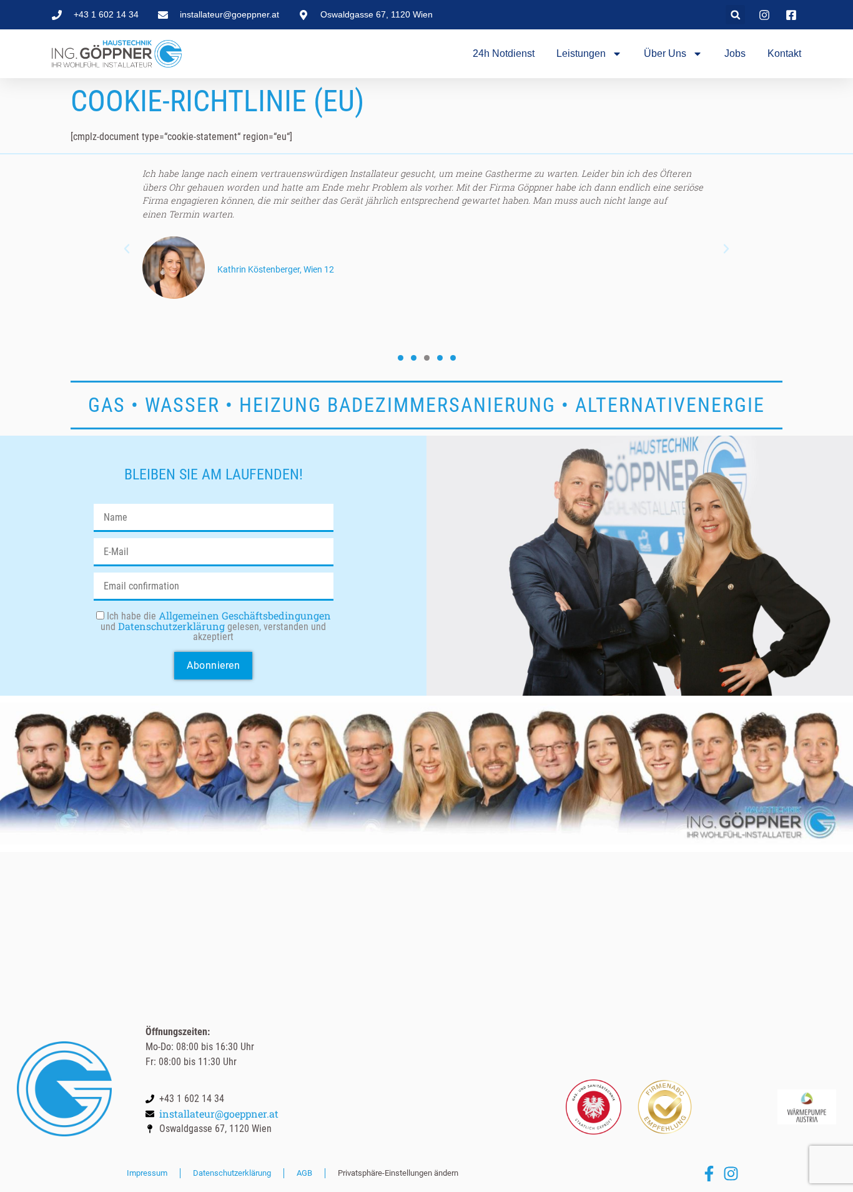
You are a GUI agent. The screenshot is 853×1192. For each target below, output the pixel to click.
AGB (304, 1173)
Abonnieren (213, 665)
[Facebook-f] (709, 1173)
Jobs (735, 53)
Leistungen (581, 53)
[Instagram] (731, 1173)
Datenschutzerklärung (171, 626)
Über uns (665, 53)
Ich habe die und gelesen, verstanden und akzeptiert (216, 626)
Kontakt (784, 53)
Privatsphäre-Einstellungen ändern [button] (398, 1173)
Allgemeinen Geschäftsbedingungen (245, 615)
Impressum (147, 1173)
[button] (735, 14)
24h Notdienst (504, 53)
